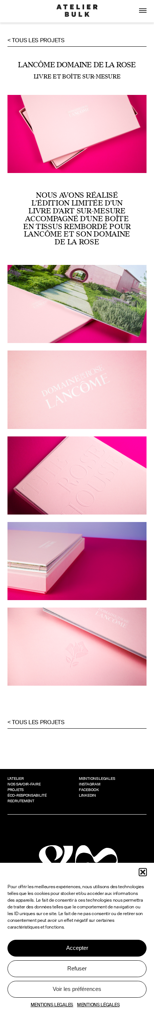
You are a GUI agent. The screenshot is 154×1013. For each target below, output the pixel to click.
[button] (143, 872)
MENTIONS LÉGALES (98, 1005)
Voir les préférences (77, 989)
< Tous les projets (36, 40)
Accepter (77, 948)
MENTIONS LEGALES (52, 1005)
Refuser (77, 968)
